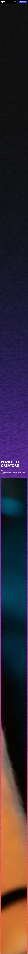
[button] (15, 2)
